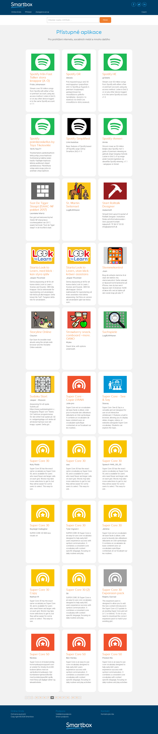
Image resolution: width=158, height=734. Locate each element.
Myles (68, 342)
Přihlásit (28, 12)
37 (48, 698)
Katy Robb (34, 465)
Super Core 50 (39, 654)
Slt (67, 593)
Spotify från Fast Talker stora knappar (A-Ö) (41, 77)
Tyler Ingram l (72, 529)
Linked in (144, 4)
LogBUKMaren (73, 210)
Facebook (133, 4)
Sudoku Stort (38, 396)
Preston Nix (107, 658)
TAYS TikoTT (35, 149)
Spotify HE (109, 74)
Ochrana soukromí (18, 714)
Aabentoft (107, 210)
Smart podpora (62, 717)
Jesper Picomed (37, 278)
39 (56, 698)
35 (40, 698)
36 (44, 698)
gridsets (106, 78)
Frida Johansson (37, 85)
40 (60, 698)
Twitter (139, 4)
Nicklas (33, 658)
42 (68, 698)
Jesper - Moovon (37, 400)
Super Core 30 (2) (78, 589)
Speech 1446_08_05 (111, 465)
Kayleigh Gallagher (39, 529)
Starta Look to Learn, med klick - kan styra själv (42, 271)
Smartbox (30, 717)
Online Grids (16, 12)
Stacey (105, 403)
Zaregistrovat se (42, 12)
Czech (144, 12)
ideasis (69, 78)
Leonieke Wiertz (37, 213)
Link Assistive (72, 142)
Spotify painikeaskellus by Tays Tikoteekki (42, 142)
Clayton (33, 336)
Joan (104, 271)
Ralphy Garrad (109, 597)
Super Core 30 (39, 461)
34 (36, 698)
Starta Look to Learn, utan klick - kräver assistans (78, 271)
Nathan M (34, 597)
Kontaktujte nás (107, 714)
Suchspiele (109, 332)
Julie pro (70, 403)
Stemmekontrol (112, 267)
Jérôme (105, 529)
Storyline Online (40, 332)
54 (73, 698)
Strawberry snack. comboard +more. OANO (78, 335)
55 (77, 698)
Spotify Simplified (78, 138)
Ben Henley (71, 658)
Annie (105, 142)
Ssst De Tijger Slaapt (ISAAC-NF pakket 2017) (42, 206)
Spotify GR (73, 74)
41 (64, 698)
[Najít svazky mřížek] (73, 20)
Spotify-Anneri (112, 138)
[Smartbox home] (22, 4)
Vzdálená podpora (63, 714)
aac (68, 465)
